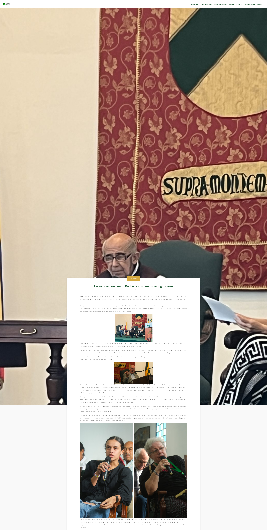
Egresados (259, 4)
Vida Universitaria (250, 4)
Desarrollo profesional (220, 4)
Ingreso (231, 4)
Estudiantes (239, 4)
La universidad (194, 4)
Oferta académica (206, 4)
